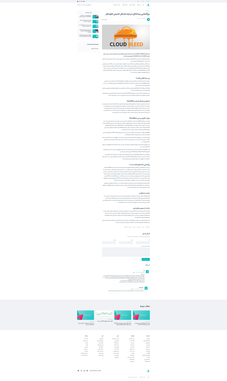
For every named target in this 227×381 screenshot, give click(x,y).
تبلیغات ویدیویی (147, 359)
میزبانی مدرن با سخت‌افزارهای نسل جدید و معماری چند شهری (85, 25)
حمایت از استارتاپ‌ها (84, 353)
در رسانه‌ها (139, 5)
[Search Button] (78, 5)
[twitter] (83, 1)
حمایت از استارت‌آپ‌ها (116, 5)
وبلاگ (87, 345)
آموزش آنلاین (132, 355)
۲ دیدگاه (139, 18)
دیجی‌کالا (116, 180)
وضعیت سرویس (116, 353)
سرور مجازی (148, 349)
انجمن (138, 1)
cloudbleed (147, 227)
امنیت (143, 227)
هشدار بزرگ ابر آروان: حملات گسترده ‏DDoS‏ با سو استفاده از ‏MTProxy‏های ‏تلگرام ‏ (122, 324)
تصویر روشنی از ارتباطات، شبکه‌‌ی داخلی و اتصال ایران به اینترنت (86, 324)
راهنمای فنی (117, 341)
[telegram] (77, 1)
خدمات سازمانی (131, 339)
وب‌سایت (114, 240)
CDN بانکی (132, 341)
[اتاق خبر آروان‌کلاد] (148, 5)
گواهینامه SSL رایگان (146, 355)
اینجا (136, 123)
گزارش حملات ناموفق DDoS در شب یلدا (105, 321)
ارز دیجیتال (132, 347)
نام (149, 240)
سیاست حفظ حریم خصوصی (132, 377)
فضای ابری (148, 345)
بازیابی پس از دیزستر (131, 357)
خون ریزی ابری (139, 227)
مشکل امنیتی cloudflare (128, 227)
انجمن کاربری (85, 341)
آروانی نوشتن (101, 353)
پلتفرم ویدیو (148, 343)
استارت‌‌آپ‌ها (132, 361)
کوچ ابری (132, 353)
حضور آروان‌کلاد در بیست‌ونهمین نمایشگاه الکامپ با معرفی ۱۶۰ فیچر (85, 16)
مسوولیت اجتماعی (132, 5)
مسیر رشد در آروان (100, 351)
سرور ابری (148, 339)
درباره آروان (148, 1)
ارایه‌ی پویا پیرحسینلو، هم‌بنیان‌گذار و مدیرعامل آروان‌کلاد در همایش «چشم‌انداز (85, 31)
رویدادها (86, 351)
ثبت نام (148, 377)
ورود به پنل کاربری (142, 377)
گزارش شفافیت (124, 5)
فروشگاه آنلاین (131, 359)
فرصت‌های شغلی (100, 345)
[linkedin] (104, 20)
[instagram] (79, 1)
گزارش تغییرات (116, 347)
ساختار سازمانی (100, 349)
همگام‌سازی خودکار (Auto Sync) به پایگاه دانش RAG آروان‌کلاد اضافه (85, 35)
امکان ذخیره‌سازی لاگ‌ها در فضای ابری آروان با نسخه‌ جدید (85, 21)
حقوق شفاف (101, 347)
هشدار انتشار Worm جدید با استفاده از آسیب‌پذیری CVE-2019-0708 (142, 324)
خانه (143, 5)
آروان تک (86, 347)
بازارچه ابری (148, 351)
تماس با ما (142, 1)
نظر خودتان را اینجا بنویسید (146, 246)
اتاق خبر (86, 343)
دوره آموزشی (116, 355)
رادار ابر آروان (117, 357)
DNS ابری (148, 353)
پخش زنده (148, 357)
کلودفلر (134, 227)
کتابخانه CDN (147, 361)
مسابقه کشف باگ (85, 355)
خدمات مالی (132, 345)
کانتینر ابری (148, 347)
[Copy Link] (102, 20)
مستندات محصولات (115, 339)
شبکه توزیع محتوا (147, 341)
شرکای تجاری (101, 343)
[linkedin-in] (81, 1)
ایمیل (132, 240)
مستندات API (116, 345)
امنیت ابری (132, 343)
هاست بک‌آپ (132, 351)
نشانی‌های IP (116, 343)
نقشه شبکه (117, 349)
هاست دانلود (132, 349)
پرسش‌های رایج (116, 351)
